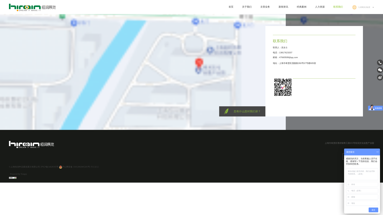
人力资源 (320, 7)
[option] (314, 57)
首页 (231, 7)
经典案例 (301, 7)
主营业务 (265, 7)
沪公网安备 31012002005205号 (76, 167)
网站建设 (95, 167)
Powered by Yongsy (18, 174)
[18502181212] (380, 65)
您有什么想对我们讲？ (247, 111)
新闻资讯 (283, 7)
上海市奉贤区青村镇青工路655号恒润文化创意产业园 (349, 143)
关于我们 (247, 7)
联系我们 (338, 7)
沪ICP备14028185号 (49, 167)
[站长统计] (12, 177)
